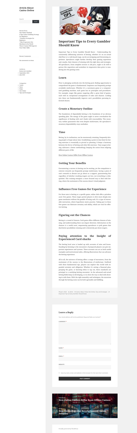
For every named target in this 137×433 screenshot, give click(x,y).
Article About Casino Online (26, 9)
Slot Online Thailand (25, 32)
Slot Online (22, 91)
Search (21, 19)
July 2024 (22, 75)
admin (71, 292)
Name (61, 348)
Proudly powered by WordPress (68, 429)
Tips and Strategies (25, 93)
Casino (21, 85)
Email (61, 356)
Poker (21, 89)
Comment (63, 321)
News (21, 87)
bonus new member (25, 71)
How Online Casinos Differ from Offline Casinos (76, 155)
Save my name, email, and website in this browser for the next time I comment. (84, 373)
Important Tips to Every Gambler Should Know (73, 294)
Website (61, 364)
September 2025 (24, 73)
